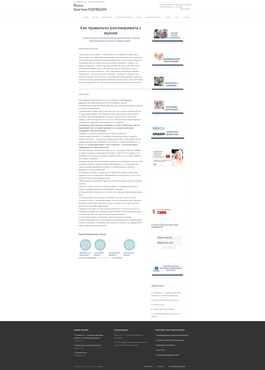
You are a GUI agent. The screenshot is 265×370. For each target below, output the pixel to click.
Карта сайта (148, 366)
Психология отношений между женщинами (115, 38)
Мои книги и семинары (153, 17)
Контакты (186, 17)
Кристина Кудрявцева (88, 258)
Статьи (176, 17)
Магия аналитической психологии (165, 300)
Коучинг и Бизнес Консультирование (170, 340)
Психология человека (122, 41)
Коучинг (139, 17)
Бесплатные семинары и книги (167, 355)
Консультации (107, 17)
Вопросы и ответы (91, 38)
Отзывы (167, 17)
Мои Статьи (160, 350)
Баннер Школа (158, 305)
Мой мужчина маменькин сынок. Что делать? (166, 315)
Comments (118, 258)
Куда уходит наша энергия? (163, 309)
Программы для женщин (124, 17)
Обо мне (95, 17)
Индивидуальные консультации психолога (172, 335)
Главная (86, 17)
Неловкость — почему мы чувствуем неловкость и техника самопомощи (166, 294)
